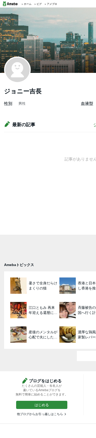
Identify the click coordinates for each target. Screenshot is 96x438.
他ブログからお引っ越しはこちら (40, 414)
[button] (41, 405)
